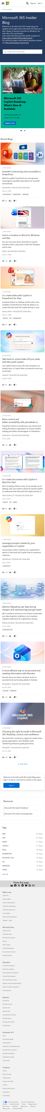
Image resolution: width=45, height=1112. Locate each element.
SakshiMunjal (6, 559)
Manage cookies (32, 1104)
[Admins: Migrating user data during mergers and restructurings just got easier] (22, 589)
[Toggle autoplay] (24, 130)
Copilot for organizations (9, 906)
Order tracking (6, 945)
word (4, 842)
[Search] (27, 3)
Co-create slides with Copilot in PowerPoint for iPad (17, 297)
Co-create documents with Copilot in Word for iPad (19, 481)
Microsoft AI (6, 1000)
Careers (5, 1071)
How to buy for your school (10, 980)
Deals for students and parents (11, 987)
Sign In (40, 3)
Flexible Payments (7, 955)
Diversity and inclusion (9, 1088)
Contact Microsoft (14, 1104)
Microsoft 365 (8, 9)
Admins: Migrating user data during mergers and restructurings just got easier (22, 608)
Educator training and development (12, 983)
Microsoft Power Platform (9, 1015)
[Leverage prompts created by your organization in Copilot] (22, 525)
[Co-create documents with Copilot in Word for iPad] (22, 462)
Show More (24, 764)
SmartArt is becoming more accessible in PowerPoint (21, 173)
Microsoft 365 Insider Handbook (16, 808)
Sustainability (6, 1095)
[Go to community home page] (7, 3)
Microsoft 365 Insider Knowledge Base (18, 814)
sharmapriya (6, 435)
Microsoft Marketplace (9, 1053)
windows (6, 866)
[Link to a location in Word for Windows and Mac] (22, 217)
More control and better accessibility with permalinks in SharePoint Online (20, 420)
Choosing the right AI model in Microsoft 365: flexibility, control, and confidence (21, 733)
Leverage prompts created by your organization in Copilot (18, 544)
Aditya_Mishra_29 (8, 495)
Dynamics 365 (6, 1008)
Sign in (11, 785)
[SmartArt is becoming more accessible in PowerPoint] (22, 154)
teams (4, 870)
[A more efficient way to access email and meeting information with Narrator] (22, 653)
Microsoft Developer (8, 1039)
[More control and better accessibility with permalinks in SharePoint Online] (22, 401)
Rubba (4, 251)
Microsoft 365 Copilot (8, 1022)
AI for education (7, 990)
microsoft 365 (8, 858)
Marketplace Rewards (8, 1057)
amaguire (5, 375)
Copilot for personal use (9, 910)
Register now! (10, 123)
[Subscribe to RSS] (30, 885)
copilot (5, 846)
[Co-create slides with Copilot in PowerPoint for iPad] (22, 277)
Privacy (23, 1104)
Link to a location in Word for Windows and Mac (21, 236)
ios (3, 862)
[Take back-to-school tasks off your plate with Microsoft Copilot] (22, 341)
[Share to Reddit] (22, 885)
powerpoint (7, 854)
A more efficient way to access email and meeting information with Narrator (21, 672)
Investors (5, 1085)
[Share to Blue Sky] (26, 885)
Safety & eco (24, 1106)
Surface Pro (6, 895)
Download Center (7, 934)
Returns (5, 941)
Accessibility (6, 1092)
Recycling (32, 1106)
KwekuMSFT (6, 747)
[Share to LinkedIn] (12, 885)
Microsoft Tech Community (10, 1050)
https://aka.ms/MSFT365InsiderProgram (17, 38)
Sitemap (5, 1104)
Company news (7, 1078)
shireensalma (6, 187)
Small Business (6, 1025)
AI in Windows (6, 913)
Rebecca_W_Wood (8, 623)
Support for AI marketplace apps (11, 1046)
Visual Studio (6, 1060)
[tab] (21, 130)
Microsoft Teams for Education (11, 972)
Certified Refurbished (8, 948)
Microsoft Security (7, 1004)
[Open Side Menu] (3, 3)
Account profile (7, 930)
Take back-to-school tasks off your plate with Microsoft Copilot (21, 360)
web (3, 834)
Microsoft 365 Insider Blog (21, 187)
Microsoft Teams (7, 1018)
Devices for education (8, 969)
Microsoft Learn (7, 1043)
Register (33, 3)
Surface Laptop (6, 899)
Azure (4, 1035)
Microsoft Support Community (17, 42)
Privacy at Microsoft (8, 1081)
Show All (5, 874)
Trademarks (15, 1106)
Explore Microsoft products (10, 917)
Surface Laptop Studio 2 (9, 902)
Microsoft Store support (9, 937)
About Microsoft (7, 1074)
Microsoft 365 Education (9, 976)
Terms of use (6, 1106)
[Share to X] (19, 885)
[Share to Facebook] (15, 885)
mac (4, 838)
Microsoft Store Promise (9, 952)
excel (4, 850)
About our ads (6, 1108)
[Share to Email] (33, 885)
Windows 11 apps (7, 920)
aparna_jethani (7, 311)
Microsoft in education (9, 965)
